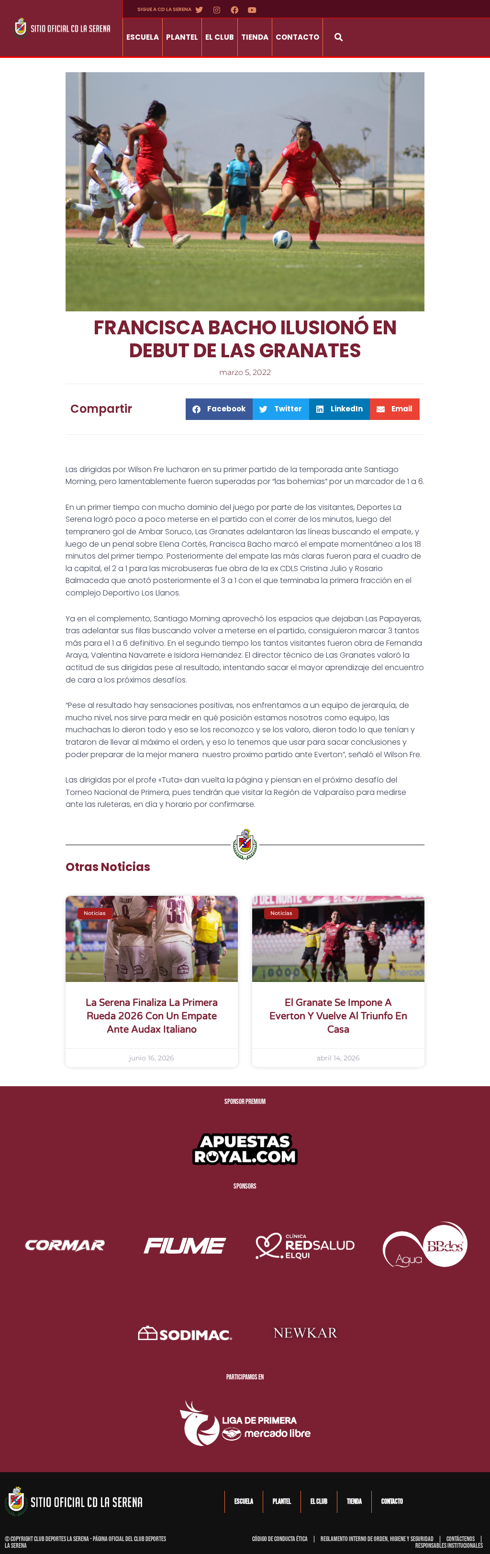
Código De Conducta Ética (280, 1539)
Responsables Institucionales (449, 1546)
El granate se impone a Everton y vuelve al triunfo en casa (338, 1016)
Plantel (182, 37)
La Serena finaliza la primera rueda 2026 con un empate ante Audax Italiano (152, 1016)
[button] (338, 37)
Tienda (254, 37)
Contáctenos (460, 1539)
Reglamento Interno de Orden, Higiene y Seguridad (377, 1539)
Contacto (297, 37)
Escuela (142, 37)
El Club (219, 37)
